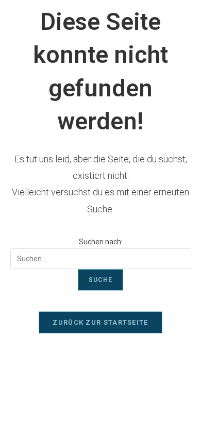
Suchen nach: (101, 242)
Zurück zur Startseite (100, 322)
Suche (100, 279)
